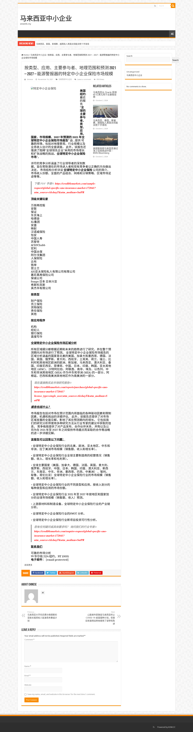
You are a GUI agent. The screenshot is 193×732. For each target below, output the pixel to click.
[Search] (173, 5)
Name (27, 666)
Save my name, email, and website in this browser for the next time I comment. (61, 694)
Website (27, 685)
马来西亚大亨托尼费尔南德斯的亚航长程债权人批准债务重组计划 (42, 616)
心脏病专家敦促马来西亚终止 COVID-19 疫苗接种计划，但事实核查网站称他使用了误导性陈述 (100, 618)
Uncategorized (133, 72)
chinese (30, 79)
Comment (29, 639)
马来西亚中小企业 (46, 18)
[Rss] (155, 6)
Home (26, 55)
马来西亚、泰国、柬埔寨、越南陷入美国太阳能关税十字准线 (105, 122)
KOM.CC (171, 727)
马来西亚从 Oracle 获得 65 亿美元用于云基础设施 (105, 94)
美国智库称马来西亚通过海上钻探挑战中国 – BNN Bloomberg (62, 44)
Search (129, 56)
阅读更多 (28, 565)
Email (27, 675)
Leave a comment (84, 79)
